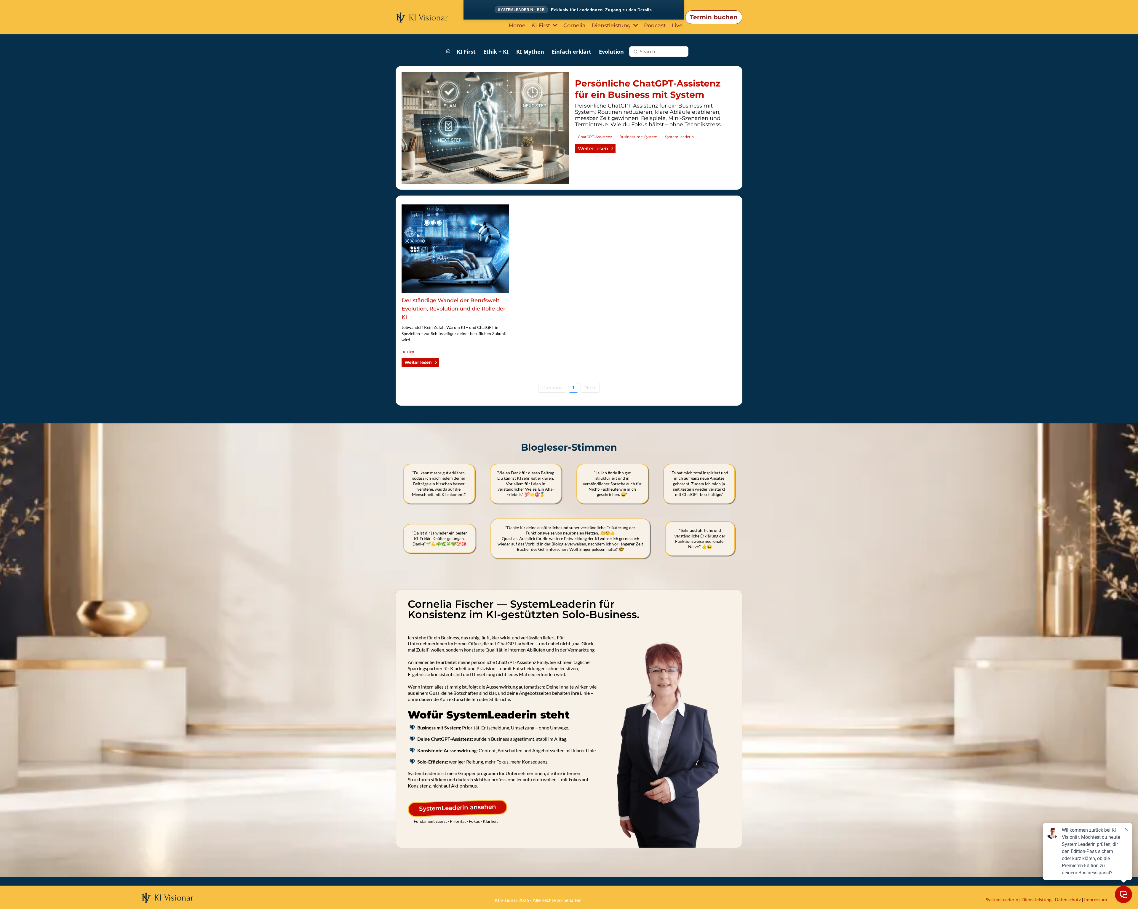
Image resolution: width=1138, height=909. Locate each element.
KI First (466, 51)
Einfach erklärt (571, 51)
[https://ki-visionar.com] (422, 16)
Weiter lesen (593, 148)
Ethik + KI (496, 51)
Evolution (611, 51)
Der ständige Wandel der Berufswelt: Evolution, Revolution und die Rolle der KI (453, 308)
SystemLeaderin (1002, 899)
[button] (554, 25)
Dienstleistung (1036, 899)
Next (590, 388)
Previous (552, 388)
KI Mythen (530, 51)
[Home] (448, 51)
